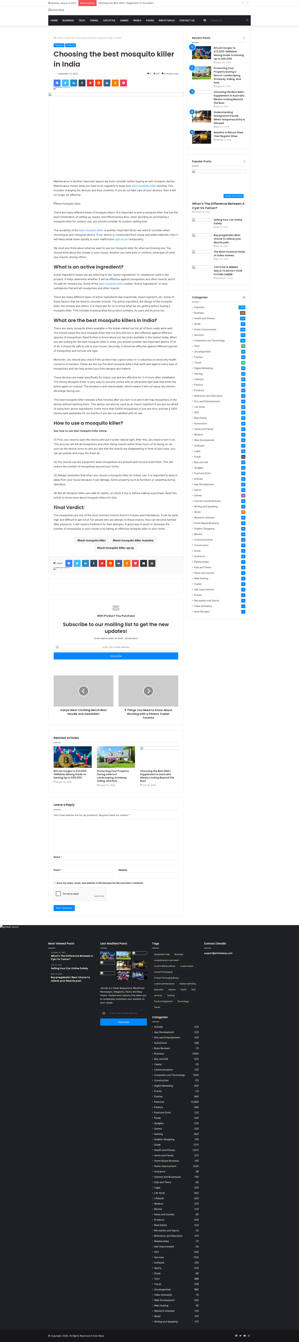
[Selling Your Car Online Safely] (201, 224)
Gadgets (198, 467)
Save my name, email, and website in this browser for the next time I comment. (100, 883)
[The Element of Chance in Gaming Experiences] (123, 975)
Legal (197, 451)
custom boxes (186, 966)
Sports (197, 489)
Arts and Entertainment (207, 401)
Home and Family (204, 429)
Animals (198, 478)
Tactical (171, 995)
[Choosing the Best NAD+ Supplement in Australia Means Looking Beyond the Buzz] (159, 757)
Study (197, 550)
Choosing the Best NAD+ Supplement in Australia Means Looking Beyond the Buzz (143, 3)
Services (199, 335)
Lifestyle (199, 379)
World (137, 20)
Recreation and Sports (206, 600)
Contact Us (186, 20)
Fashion (198, 357)
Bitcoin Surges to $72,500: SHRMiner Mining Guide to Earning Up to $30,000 (70, 774)
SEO (196, 412)
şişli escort (122, 239)
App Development (204, 484)
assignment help (162, 954)
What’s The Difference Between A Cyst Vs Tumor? (218, 205)
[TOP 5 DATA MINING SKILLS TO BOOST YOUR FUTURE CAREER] (201, 271)
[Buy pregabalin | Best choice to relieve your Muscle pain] (201, 239)
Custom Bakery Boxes (164, 966)
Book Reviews (202, 611)
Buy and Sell (201, 462)
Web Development (204, 440)
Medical (198, 434)
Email (58, 870)
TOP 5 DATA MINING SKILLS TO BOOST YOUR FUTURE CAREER (228, 270)
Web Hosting (201, 578)
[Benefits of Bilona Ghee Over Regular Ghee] (201, 137)
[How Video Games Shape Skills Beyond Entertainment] (139, 975)
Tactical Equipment (163, 1001)
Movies (198, 534)
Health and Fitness (204, 318)
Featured (59, 45)
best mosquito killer (144, 185)
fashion (172, 989)
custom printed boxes (164, 983)
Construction (201, 545)
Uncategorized (202, 351)
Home (54, 20)
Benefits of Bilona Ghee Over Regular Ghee (228, 134)
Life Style (109, 20)
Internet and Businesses (207, 501)
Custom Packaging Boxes (166, 977)
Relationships (201, 561)
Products (69, 37)
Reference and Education (208, 395)
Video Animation (203, 606)
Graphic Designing (204, 528)
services (158, 995)
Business (68, 20)
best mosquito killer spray (116, 548)
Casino (198, 584)
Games (124, 20)
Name (58, 857)
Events (198, 595)
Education (159, 989)
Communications (203, 539)
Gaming (198, 373)
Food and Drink (202, 473)
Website (122, 870)
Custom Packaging (163, 972)
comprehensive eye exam (166, 960)
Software (199, 445)
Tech (82, 20)
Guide (197, 323)
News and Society (204, 572)
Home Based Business (206, 523)
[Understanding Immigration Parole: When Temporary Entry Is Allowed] (201, 116)
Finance (198, 384)
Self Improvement (204, 589)
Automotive (200, 423)
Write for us (167, 20)
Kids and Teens (202, 567)
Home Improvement (205, 329)
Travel (94, 20)
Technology (183, 1001)
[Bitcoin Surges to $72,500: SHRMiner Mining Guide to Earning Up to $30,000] (73, 757)
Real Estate (200, 418)
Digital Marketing (203, 368)
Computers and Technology (209, 340)
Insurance (199, 556)
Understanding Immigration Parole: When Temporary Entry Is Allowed (229, 117)
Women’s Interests (204, 517)
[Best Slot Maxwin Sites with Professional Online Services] (107, 965)
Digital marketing (187, 983)
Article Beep (97, 1335)
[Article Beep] (56, 10)
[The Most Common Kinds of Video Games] (201, 256)
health (183, 989)
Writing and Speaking (206, 506)
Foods (150, 20)
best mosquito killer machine (134, 540)
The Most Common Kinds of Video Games (229, 253)
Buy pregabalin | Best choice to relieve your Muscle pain (227, 238)
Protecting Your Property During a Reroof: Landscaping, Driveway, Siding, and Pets (113, 776)
